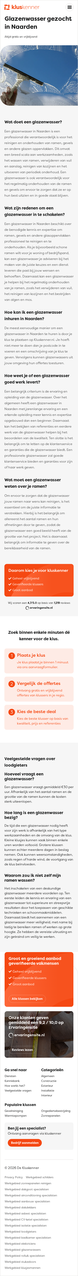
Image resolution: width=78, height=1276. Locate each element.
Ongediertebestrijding (55, 1111)
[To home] (21, 7)
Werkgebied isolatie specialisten (26, 1225)
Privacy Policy (14, 1177)
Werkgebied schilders (39, 1177)
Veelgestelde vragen (18, 1090)
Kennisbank (12, 1081)
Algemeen (47, 1076)
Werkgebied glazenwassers (23, 1249)
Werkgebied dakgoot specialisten (27, 1189)
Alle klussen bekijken (27, 999)
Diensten (10, 1076)
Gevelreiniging (14, 1111)
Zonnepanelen (50, 1115)
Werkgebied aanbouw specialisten (27, 1201)
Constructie (48, 1081)
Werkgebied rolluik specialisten (25, 1255)
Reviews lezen (22, 1050)
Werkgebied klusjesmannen (22, 1268)
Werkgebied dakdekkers (20, 1207)
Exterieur (47, 1085)
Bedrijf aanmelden (25, 1143)
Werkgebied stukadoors (20, 1262)
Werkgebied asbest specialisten (25, 1213)
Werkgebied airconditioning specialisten (31, 1195)
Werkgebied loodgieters (20, 1231)
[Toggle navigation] (70, 7)
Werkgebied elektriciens (20, 1243)
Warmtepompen (16, 1115)
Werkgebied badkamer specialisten (28, 1237)
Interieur (46, 1095)
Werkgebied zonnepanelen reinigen (28, 1183)
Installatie (47, 1090)
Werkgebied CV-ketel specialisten (26, 1219)
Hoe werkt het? (15, 1085)
